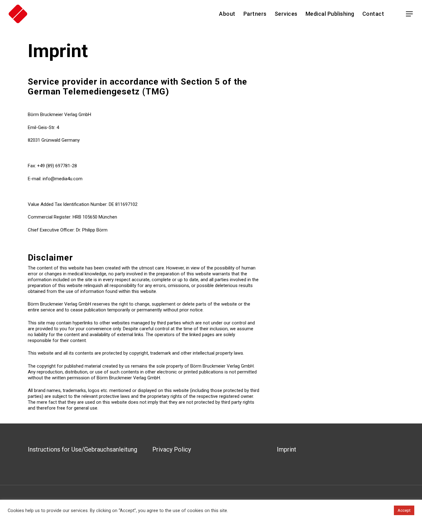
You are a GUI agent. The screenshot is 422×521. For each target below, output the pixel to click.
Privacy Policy (171, 449)
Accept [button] (404, 510)
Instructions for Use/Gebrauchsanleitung (82, 449)
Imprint (286, 449)
